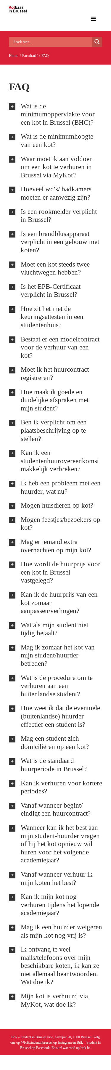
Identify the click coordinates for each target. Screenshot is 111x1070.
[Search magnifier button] (97, 42)
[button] (55, 114)
